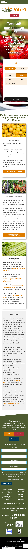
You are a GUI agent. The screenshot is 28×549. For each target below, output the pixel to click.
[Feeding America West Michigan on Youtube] (12, 518)
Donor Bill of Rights (7, 493)
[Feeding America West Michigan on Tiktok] (15, 515)
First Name (14, 447)
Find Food (9, 434)
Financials (7, 491)
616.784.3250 (8, 515)
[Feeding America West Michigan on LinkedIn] (16, 518)
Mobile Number (14, 466)
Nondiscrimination (20, 491)
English (6, 547)
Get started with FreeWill (14, 171)
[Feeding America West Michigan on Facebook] (20, 515)
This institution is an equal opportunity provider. (14, 546)
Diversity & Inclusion (21, 493)
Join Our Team (7, 496)
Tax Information (21, 499)
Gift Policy (7, 494)
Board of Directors (7, 489)
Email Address (14, 460)
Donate (14, 15)
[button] (4, 2)
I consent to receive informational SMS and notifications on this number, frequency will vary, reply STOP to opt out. (14, 474)
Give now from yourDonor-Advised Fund (14, 234)
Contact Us (21, 497)
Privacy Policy (20, 489)
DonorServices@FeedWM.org (12, 403)
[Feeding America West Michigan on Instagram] (24, 515)
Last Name (14, 454)
